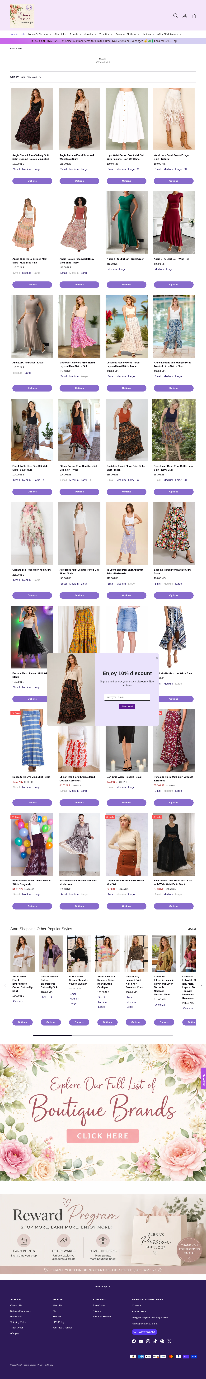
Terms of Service (102, 1316)
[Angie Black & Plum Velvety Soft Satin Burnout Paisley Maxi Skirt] (32, 119)
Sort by (14, 76)
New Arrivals (18, 34)
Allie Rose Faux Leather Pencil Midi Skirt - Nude (79, 571)
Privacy (97, 1311)
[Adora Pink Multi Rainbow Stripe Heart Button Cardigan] (107, 953)
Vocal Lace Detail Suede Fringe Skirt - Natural (171, 157)
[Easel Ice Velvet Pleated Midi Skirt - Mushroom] (79, 844)
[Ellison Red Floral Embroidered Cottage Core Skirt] (79, 740)
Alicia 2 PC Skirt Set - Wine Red (171, 259)
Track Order (16, 1327)
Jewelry (88, 34)
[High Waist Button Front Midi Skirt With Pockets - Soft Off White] (126, 119)
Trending (104, 34)
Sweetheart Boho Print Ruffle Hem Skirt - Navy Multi (173, 468)
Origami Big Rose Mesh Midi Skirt (31, 569)
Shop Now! (127, 706)
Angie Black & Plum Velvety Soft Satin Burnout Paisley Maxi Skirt (30, 157)
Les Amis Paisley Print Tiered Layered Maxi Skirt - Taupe (123, 364)
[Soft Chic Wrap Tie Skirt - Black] (126, 740)
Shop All (59, 34)
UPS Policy (58, 1322)
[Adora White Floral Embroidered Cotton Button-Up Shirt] (22, 953)
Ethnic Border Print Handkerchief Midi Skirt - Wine (78, 468)
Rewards (57, 1316)
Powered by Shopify (45, 1365)
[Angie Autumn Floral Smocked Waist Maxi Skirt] (79, 119)
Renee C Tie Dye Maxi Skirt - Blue (31, 777)
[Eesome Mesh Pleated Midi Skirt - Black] (32, 637)
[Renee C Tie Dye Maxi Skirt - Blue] (32, 740)
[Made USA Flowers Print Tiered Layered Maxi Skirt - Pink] (79, 326)
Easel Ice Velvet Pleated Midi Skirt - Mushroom (79, 882)
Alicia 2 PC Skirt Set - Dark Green (125, 259)
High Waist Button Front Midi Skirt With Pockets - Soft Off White (126, 157)
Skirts (20, 49)
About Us (57, 1305)
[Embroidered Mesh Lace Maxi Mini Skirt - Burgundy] (32, 844)
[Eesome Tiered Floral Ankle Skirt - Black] (174, 533)
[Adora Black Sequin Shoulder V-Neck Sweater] (79, 953)
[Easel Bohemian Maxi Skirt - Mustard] (79, 637)
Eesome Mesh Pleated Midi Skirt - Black (31, 675)
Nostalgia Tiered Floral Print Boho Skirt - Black (126, 468)
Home (12, 49)
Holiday (147, 34)
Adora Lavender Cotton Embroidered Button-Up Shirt (50, 982)
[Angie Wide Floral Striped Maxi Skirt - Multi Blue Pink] (32, 222)
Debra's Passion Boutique (26, 1365)
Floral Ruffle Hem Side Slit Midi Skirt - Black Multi (29, 468)
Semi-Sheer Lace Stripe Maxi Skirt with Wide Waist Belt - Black (173, 882)
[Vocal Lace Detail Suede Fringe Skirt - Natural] (174, 119)
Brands (74, 34)
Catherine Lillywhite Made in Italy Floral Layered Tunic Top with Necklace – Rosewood (192, 987)
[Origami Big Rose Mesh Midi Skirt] (32, 533)
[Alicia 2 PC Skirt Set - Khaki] (32, 326)
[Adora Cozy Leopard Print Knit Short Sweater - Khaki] (136, 953)
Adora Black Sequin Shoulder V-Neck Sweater (78, 980)
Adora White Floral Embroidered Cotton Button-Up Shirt (22, 983)
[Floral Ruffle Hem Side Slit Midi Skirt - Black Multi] (32, 430)
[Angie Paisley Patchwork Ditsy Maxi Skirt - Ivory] (79, 222)
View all (192, 928)
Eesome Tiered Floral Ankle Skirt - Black (173, 571)
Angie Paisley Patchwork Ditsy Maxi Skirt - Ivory (77, 261)
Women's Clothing (38, 34)
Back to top (101, 1286)
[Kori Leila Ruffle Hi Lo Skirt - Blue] (174, 637)
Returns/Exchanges (20, 1311)
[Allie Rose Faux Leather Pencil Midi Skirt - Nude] (79, 533)
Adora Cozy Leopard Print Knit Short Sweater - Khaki (134, 982)
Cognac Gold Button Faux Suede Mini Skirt (125, 882)
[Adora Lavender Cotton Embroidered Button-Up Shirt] (51, 953)
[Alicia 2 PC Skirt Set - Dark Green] (126, 222)
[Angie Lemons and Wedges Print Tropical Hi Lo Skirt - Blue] (174, 326)
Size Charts (99, 1305)
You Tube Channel (62, 1327)
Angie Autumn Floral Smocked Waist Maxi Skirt (77, 157)
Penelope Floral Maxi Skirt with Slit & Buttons (173, 779)
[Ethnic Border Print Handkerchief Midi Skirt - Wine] (79, 430)
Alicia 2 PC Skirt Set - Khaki (27, 362)
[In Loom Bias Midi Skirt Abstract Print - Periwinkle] (126, 533)
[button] (193, 15)
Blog (54, 1311)
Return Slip (16, 1316)
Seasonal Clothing (126, 34)
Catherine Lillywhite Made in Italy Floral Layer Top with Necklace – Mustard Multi (164, 985)
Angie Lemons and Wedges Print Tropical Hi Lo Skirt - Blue (172, 364)
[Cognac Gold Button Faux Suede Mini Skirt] (126, 844)
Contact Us (16, 1305)
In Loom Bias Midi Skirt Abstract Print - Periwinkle (125, 571)
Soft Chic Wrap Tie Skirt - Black (124, 777)
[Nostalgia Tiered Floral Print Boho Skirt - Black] (126, 430)
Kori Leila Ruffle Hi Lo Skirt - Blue (173, 673)
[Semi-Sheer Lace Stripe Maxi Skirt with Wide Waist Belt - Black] (174, 844)
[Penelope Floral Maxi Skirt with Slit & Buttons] (174, 740)
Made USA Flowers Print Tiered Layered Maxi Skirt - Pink (77, 364)
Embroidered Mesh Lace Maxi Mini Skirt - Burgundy (31, 882)
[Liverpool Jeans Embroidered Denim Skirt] (126, 637)
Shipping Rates (18, 1322)
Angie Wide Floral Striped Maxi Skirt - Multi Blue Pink (29, 261)
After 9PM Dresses (167, 34)
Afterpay (14, 1333)
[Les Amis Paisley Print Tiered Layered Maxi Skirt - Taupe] (126, 326)
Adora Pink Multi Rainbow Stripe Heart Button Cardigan (106, 982)
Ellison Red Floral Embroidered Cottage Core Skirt (77, 779)
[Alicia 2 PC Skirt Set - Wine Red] (174, 222)
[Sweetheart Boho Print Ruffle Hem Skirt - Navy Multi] (174, 430)
